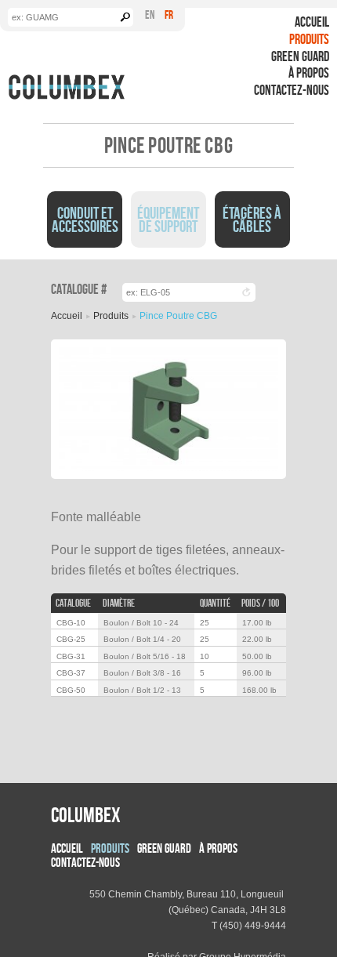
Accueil (312, 21)
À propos (308, 72)
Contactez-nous (291, 89)
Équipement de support (168, 219)
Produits (309, 38)
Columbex (86, 814)
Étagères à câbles (252, 219)
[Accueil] (66, 87)
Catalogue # (79, 289)
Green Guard (300, 56)
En (149, 14)
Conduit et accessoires (85, 219)
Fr (169, 14)
